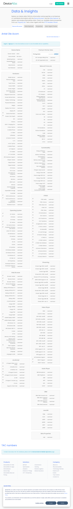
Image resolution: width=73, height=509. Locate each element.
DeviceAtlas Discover (9, 473)
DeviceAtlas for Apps (9, 467)
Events (54, 473)
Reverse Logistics (39, 469)
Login (51, 4)
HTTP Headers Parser (51, 22)
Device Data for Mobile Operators (42, 452)
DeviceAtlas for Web (9, 465)
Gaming (37, 467)
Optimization (26, 467)
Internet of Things (27, 471)
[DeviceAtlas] (10, 4)
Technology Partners (58, 469)
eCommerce (38, 465)
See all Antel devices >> (53, 37)
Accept (51, 503)
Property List (22, 22)
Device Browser (39, 18)
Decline (62, 503)
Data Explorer (54, 18)
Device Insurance (39, 471)
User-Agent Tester (51, 26)
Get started (59, 3)
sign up (11, 44)
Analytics (25, 469)
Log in (5, 44)
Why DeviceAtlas (57, 467)
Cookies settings (39, 503)
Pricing (5, 475)
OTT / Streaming (27, 473)
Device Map (7, 471)
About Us (55, 465)
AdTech (25, 465)
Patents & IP (56, 471)
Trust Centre (56, 475)
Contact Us (56, 477)
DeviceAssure (7, 469)
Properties (39, 26)
